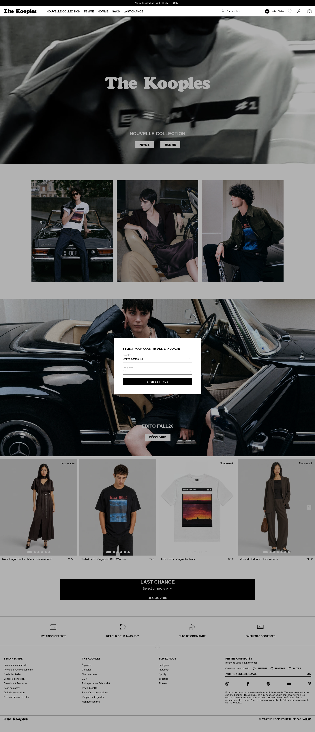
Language (128, 369)
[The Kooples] (21, 11)
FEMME (166, 3)
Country (133, 357)
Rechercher (233, 11)
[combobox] (157, 359)
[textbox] (157, 359)
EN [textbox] (125, 371)
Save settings (157, 381)
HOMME (176, 3)
